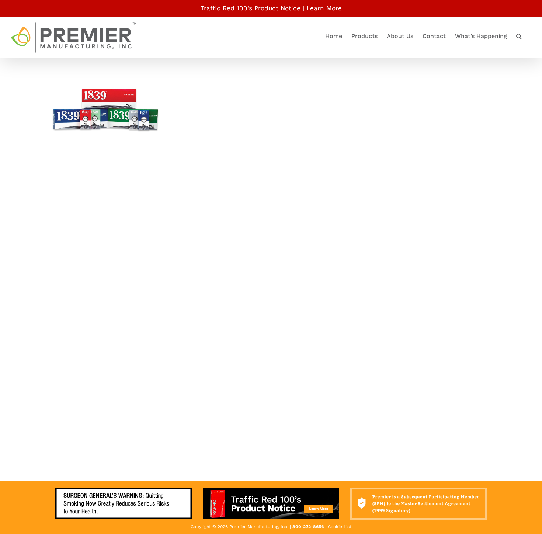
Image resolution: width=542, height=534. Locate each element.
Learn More (324, 8)
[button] (519, 36)
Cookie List (339, 526)
